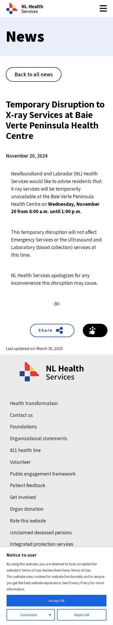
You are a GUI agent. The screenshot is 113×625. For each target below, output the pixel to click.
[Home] (52, 372)
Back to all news (33, 74)
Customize (28, 614)
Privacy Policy (79, 582)
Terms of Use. (81, 570)
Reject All (81, 614)
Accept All (56, 600)
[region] (56, 586)
